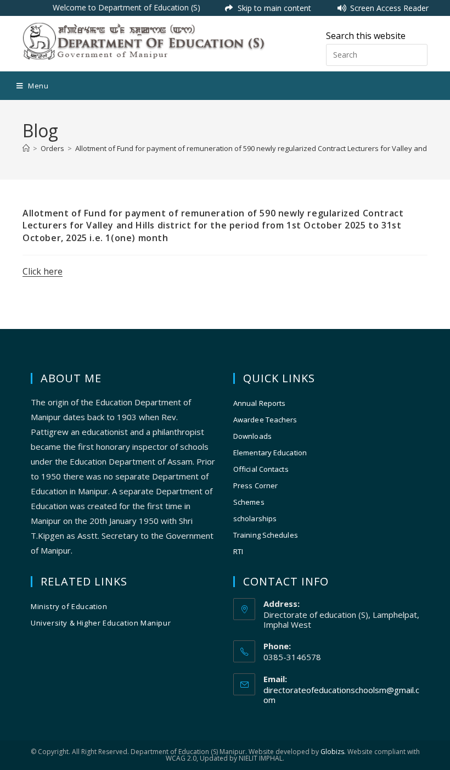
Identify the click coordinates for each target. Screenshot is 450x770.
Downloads (252, 436)
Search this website (366, 36)
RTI (238, 551)
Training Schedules (265, 535)
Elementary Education (270, 452)
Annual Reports (259, 403)
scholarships (255, 518)
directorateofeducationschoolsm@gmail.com (341, 694)
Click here (42, 271)
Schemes (249, 502)
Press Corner (255, 485)
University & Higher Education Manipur (101, 623)
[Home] (26, 148)
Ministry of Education (69, 606)
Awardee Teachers (265, 420)
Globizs (332, 751)
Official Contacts (261, 469)
